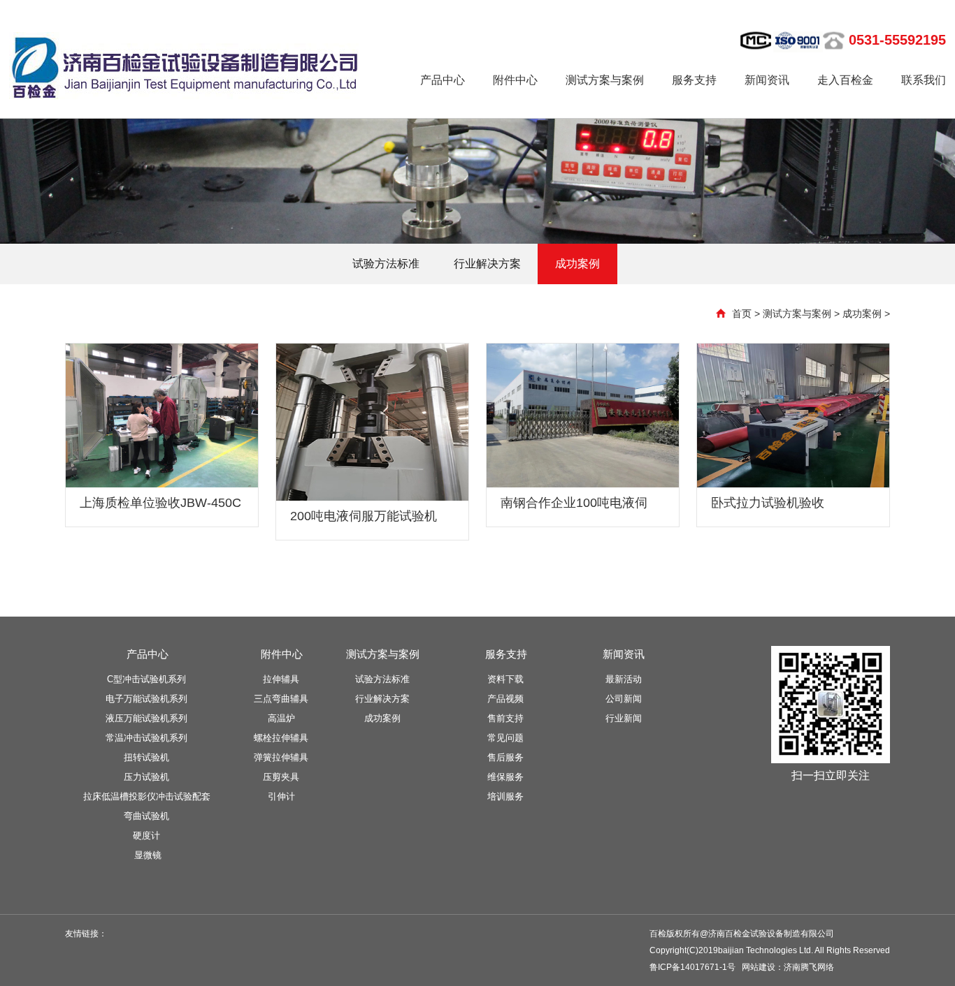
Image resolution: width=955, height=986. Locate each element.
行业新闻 (623, 718)
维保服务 (505, 777)
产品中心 (442, 80)
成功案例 (577, 264)
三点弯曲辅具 (281, 698)
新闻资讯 (767, 80)
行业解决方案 (487, 264)
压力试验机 (146, 777)
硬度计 (146, 835)
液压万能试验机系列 (146, 718)
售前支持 (505, 718)
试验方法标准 (385, 264)
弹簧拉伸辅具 (281, 757)
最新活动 (623, 679)
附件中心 (515, 80)
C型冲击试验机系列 (146, 679)
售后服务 (505, 757)
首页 (742, 313)
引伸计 (281, 796)
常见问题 (505, 738)
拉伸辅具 (281, 679)
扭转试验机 (146, 757)
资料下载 (505, 679)
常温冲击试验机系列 (146, 738)
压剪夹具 (281, 777)
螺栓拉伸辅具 (281, 738)
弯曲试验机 (146, 816)
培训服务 (505, 796)
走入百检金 (845, 80)
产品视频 (505, 698)
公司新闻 (623, 698)
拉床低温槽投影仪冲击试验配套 (146, 796)
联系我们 (923, 80)
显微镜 (147, 855)
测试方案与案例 (605, 80)
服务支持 (694, 80)
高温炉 (281, 718)
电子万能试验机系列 (146, 698)
